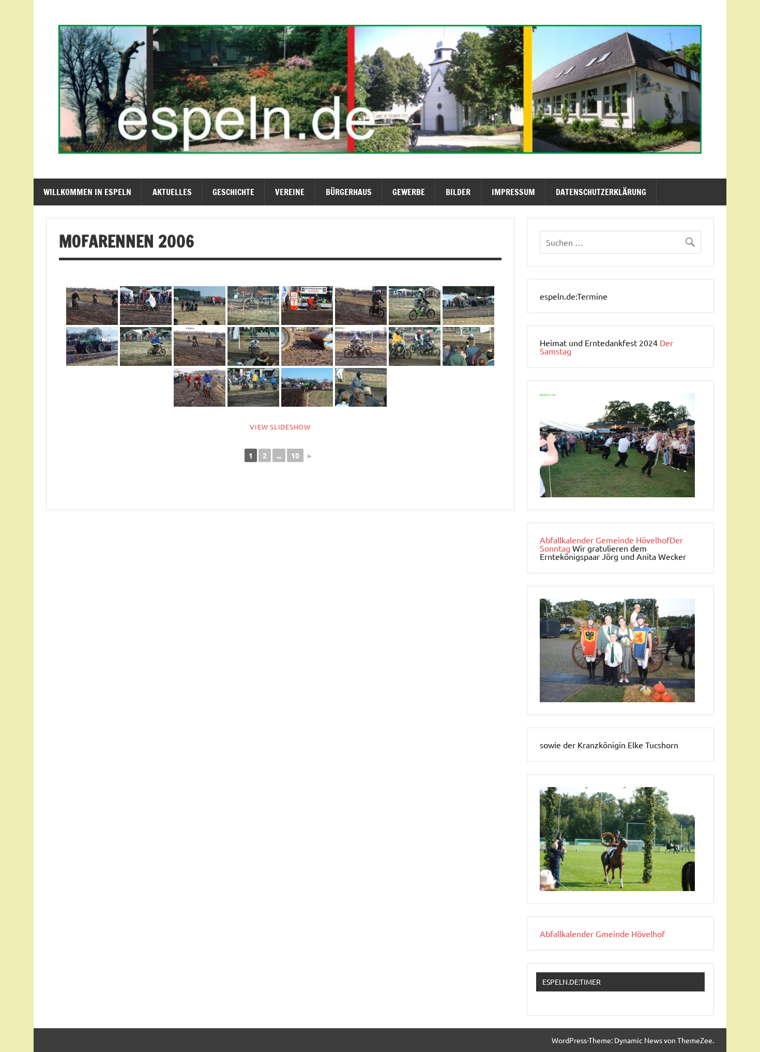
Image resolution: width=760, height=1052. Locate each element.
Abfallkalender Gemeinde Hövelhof (605, 540)
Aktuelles (172, 192)
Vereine (290, 192)
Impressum (513, 192)
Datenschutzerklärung (601, 192)
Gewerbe (408, 192)
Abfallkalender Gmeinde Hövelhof (602, 933)
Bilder (458, 192)
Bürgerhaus (349, 192)
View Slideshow (280, 426)
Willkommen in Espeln (87, 192)
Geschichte (233, 192)
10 (295, 455)
